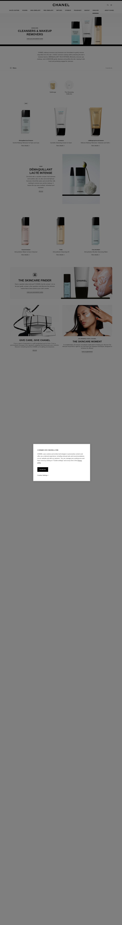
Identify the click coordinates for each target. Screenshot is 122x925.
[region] (61, 462)
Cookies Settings (42, 475)
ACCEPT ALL (42, 469)
